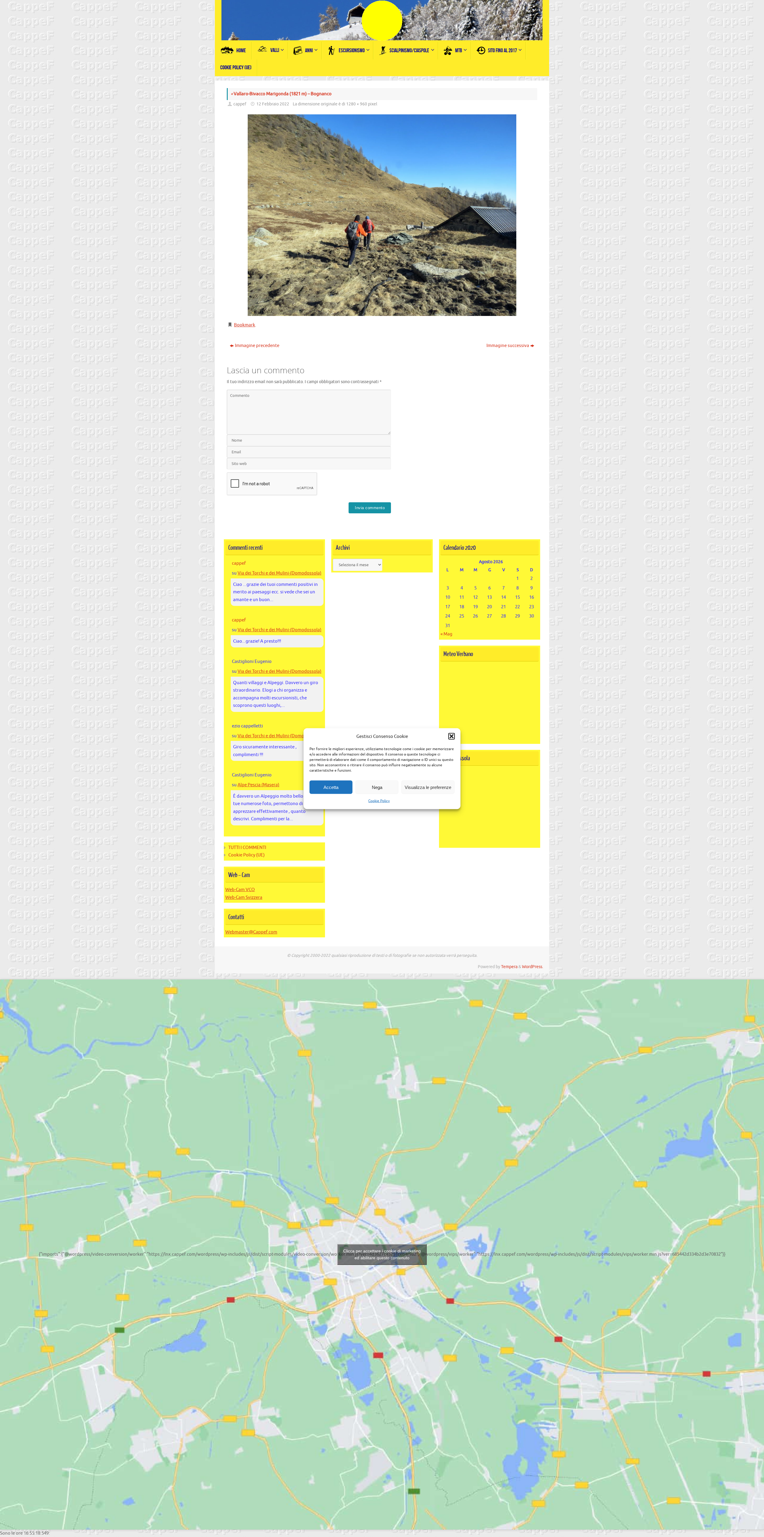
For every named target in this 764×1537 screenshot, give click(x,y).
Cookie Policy (379, 801)
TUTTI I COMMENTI (247, 847)
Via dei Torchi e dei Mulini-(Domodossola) (279, 573)
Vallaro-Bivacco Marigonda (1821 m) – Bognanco (281, 94)
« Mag (446, 634)
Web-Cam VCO (240, 890)
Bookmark (244, 325)
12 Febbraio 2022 (272, 104)
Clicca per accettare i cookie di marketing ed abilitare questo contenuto (382, 1254)
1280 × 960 (356, 104)
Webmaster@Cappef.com (251, 932)
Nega (377, 787)
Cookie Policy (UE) (246, 855)
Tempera (509, 966)
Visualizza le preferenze (428, 787)
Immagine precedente (257, 345)
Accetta (331, 787)
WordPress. (532, 966)
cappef (239, 104)
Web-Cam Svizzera (243, 897)
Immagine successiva (507, 345)
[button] (452, 736)
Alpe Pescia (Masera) (258, 785)
